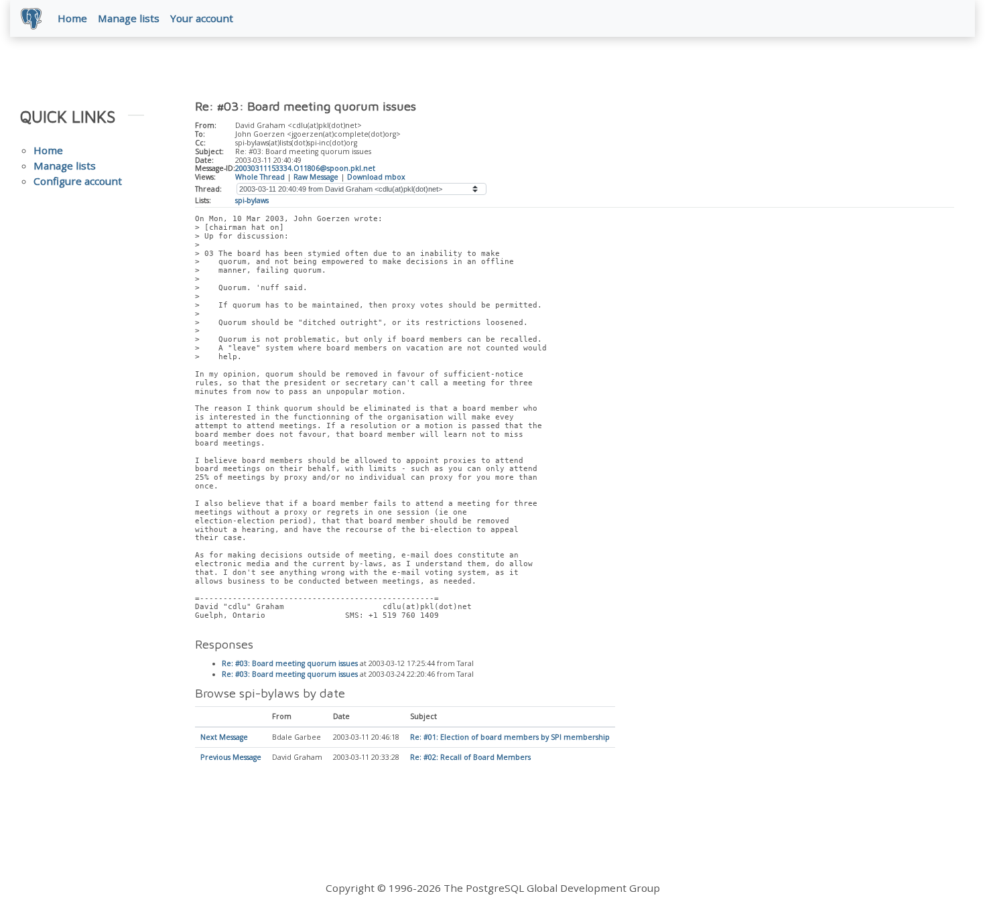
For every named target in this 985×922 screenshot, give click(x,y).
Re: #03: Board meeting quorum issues (290, 663)
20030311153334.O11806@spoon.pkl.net (305, 168)
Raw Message (315, 177)
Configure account (78, 181)
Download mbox (376, 177)
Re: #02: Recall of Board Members (470, 757)
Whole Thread (260, 177)
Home (72, 18)
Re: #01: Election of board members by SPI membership (510, 737)
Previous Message (230, 757)
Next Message (224, 737)
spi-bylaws (252, 200)
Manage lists (128, 18)
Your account (201, 18)
